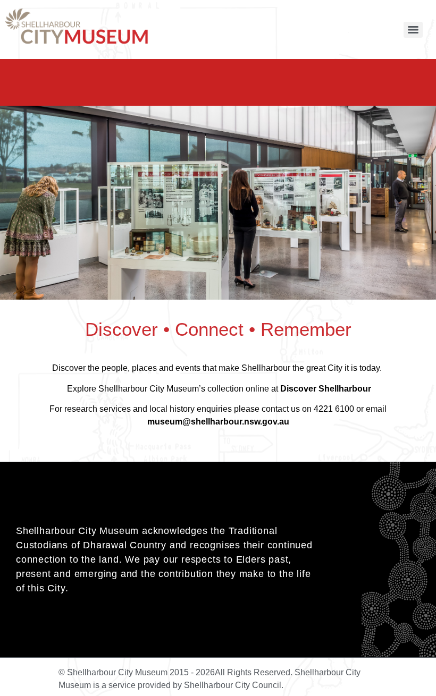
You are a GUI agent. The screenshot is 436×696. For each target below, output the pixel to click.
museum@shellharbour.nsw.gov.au (218, 421)
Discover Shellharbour (325, 388)
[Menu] (413, 30)
